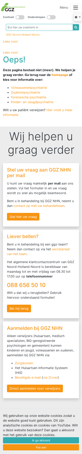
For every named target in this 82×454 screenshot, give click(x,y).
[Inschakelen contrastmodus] (20, 17)
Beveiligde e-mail (28, 377)
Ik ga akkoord (41, 440)
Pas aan (41, 447)
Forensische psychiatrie (28, 97)
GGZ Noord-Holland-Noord (22, 34)
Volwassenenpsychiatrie (29, 88)
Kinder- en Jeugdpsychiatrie (32, 102)
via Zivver (50, 377)
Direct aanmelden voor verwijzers (35, 388)
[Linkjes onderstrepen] (51, 17)
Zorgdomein (24, 363)
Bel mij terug (19, 308)
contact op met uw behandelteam (39, 206)
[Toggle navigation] (75, 8)
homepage (60, 75)
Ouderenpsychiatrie (25, 92)
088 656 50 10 (27, 285)
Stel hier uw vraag (23, 217)
